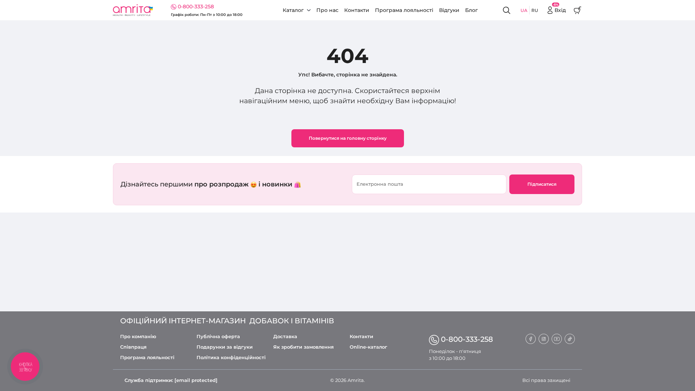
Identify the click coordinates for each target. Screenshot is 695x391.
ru (534, 10)
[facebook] (531, 338)
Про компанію (138, 336)
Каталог (293, 10)
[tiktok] (570, 338)
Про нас (327, 10)
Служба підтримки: (171, 380)
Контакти (356, 10)
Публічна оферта (218, 336)
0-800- (467, 339)
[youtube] (557, 338)
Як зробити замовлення (303, 347)
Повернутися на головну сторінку (348, 138)
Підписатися (541, 184)
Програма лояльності (404, 10)
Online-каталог (368, 347)
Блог (471, 10)
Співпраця (133, 347)
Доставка (285, 336)
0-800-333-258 (196, 6)
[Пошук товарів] (507, 10)
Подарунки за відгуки (225, 347)
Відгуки (449, 10)
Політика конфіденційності (231, 357)
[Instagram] (544, 338)
